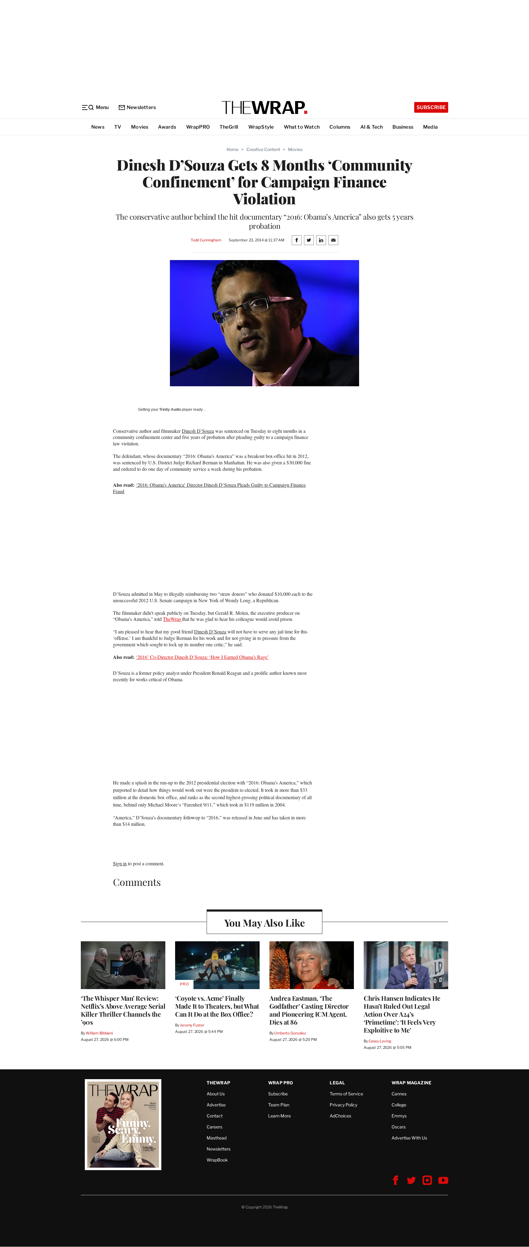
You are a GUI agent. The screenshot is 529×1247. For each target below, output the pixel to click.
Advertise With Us (409, 1137)
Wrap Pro (280, 1082)
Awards (167, 127)
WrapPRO (198, 127)
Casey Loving (380, 1041)
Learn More (279, 1115)
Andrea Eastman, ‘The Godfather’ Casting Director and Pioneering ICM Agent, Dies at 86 (309, 1010)
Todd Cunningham (206, 240)
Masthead (217, 1137)
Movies (139, 127)
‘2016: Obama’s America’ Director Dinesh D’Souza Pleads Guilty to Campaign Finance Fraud (209, 488)
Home (232, 149)
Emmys (399, 1115)
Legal (337, 1082)
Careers (214, 1126)
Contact (215, 1115)
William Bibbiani (99, 1033)
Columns (339, 127)
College (399, 1104)
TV (117, 127)
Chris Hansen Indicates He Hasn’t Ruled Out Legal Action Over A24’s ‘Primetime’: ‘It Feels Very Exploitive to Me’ (402, 1014)
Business (402, 127)
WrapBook (217, 1159)
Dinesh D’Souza (198, 431)
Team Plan (278, 1104)
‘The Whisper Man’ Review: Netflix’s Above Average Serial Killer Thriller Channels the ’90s (123, 1010)
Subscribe (431, 107)
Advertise (216, 1104)
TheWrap (172, 619)
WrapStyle (261, 127)
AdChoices (340, 1115)
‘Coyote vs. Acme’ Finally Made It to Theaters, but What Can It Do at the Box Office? (217, 1006)
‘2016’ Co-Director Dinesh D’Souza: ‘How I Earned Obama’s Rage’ (202, 657)
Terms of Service (346, 1093)
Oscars (399, 1126)
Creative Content (263, 149)
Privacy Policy (343, 1104)
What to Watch (302, 127)
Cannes (399, 1093)
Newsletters (141, 107)
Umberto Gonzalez (290, 1033)
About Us (216, 1093)
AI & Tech (371, 127)
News (97, 127)
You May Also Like (264, 922)
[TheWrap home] (264, 107)
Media (430, 127)
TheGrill (228, 127)
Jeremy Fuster (192, 1025)
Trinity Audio (170, 409)
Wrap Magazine (412, 1082)
